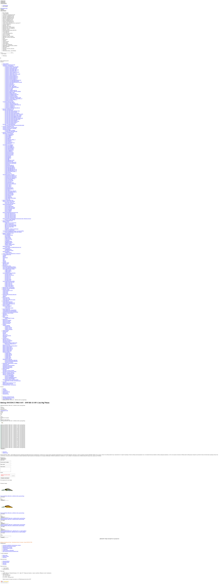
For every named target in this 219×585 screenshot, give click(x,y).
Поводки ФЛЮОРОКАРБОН (11, 377)
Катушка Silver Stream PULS (10, 123)
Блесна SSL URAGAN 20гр (10, 215)
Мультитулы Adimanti (7, 320)
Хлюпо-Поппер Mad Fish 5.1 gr (9, 303)
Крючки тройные (6, 251)
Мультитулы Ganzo (6, 321)
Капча (1, 472)
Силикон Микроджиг (7, 254)
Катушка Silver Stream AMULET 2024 (12, 110)
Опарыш (4, 261)
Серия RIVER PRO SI (9, 188)
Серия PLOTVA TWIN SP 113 (11, 177)
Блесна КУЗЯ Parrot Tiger (10, 208)
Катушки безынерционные (8, 109)
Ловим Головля (6, 330)
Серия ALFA (7, 306)
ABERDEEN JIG (8, 249)
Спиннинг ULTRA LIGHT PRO (11, 67)
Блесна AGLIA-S (8, 205)
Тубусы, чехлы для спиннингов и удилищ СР (11, 253)
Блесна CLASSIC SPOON (10, 219)
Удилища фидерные (6, 129)
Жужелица (5, 314)
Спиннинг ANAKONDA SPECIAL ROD (13, 97)
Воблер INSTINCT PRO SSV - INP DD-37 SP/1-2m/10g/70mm (12, 512)
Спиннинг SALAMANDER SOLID (12, 81)
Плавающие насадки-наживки (9, 365)
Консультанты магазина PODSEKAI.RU (10, 551)
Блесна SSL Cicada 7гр (9, 202)
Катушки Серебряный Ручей (8, 108)
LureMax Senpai (8, 357)
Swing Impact (5, 257)
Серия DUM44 (8, 136)
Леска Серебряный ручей (8, 220)
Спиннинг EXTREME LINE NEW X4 (12, 107)
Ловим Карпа (5, 331)
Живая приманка (6, 368)
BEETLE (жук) (6, 263)
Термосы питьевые (8, 329)
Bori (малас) (5, 264)
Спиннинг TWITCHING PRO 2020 (12, 69)
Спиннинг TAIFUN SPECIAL (11, 72)
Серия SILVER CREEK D (10, 178)
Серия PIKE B (8, 138)
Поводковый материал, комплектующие (10, 379)
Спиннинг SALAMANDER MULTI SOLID (13, 82)
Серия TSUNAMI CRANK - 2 (11, 191)
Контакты (5, 557)
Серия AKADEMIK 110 (9, 147)
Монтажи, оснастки (6, 339)
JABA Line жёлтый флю (9, 229)
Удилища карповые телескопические (10, 127)
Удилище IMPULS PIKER (10, 130)
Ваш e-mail (2, 464)
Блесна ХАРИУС (8, 210)
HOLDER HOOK (8, 241)
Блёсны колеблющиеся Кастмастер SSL (10, 212)
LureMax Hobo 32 (8, 354)
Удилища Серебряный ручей (8, 126)
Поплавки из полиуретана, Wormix (9, 371)
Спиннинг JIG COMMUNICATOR (12, 87)
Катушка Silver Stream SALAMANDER (12, 119)
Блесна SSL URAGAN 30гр (10, 216)
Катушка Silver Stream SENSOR (11, 120)
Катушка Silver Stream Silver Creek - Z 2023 (13, 115)
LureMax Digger (8, 353)
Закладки (4, 563)
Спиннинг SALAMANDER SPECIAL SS (13, 80)
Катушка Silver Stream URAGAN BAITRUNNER (14, 125)
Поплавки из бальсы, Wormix (8, 370)
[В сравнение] (7, 537)
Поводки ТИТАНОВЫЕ (10, 378)
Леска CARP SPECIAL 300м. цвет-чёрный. (13, 231)
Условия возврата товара (7, 548)
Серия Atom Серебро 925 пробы (9, 299)
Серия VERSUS (8, 196)
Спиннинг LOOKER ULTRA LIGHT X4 (13, 104)
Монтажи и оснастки (7, 335)
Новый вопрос (3, 458)
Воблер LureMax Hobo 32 (8, 347)
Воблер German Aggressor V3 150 (9, 382)
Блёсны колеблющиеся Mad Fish (11, 361)
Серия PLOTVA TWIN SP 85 (10, 163)
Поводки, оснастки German (8, 374)
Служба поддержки (4, 553)
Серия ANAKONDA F (9, 134)
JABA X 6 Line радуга (9, 223)
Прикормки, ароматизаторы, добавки (10, 363)
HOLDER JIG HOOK (9, 250)
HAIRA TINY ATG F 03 (9, 282)
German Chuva (5, 291)
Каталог (2, 9)
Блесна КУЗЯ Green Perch (10, 207)
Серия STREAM (8, 140)
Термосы (4, 324)
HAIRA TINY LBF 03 (9, 285)
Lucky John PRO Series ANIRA (9, 268)
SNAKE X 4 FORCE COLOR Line (11, 228)
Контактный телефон (4, 462)
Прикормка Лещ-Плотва (7, 366)
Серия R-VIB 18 (8, 184)
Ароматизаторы (6, 364)
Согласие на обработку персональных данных (12, 545)
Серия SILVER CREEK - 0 (10, 139)
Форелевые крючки (6, 341)
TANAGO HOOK (8, 245)
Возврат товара (6, 556)
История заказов (6, 562)
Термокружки (7, 326)
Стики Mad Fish (6, 300)
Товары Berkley (6, 63)
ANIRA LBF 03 (8, 269)
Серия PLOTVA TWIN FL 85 (10, 162)
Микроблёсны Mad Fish (7, 359)
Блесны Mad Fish (6, 297)
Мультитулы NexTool (7, 322)
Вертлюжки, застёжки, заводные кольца (13, 380)
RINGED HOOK (8, 243)
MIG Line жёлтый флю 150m (10, 225)
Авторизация (5, 5)
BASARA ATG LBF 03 (9, 275)
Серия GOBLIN (8, 137)
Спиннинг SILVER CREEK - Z (11, 79)
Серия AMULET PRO (9, 148)
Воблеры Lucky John (7, 265)
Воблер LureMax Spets (7, 350)
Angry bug (5, 295)
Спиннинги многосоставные (8, 101)
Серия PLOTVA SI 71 (9, 151)
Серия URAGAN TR (9, 195)
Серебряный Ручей (4, 410)
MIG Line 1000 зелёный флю (10, 224)
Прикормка (5, 336)
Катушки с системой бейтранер (9, 124)
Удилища (4, 337)
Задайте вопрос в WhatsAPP (8, 550)
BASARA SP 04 (8, 279)
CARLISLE (7, 240)
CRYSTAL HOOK (8, 239)
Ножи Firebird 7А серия (9, 318)
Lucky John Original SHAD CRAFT (9, 267)
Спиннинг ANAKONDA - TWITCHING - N (13, 98)
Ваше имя (2, 459)
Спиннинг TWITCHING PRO (11, 70)
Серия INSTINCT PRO (9, 182)
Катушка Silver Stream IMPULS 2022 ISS (13, 117)
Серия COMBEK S (8, 135)
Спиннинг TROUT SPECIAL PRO (11, 66)
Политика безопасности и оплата (9, 546)
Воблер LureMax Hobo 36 (8, 348)
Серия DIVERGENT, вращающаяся (9, 310)
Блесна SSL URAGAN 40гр (10, 217)
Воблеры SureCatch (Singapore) (9, 288)
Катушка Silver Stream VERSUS (11, 122)
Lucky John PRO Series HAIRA (9, 281)
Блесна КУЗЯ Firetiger (9, 206)
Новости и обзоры (6, 391)
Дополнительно (3, 559)
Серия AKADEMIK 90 (9, 146)
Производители (6, 393)
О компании (5, 390)
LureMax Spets (8, 358)
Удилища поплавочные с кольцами (9, 128)
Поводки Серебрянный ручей (8, 373)
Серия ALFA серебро (9, 307)
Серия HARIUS (8, 157)
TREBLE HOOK (8, 252)
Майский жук (5, 315)
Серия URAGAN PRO (9, 194)
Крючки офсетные (6, 246)
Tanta (4, 258)
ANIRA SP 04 (7, 271)
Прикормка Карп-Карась (7, 367)
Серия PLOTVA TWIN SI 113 (10, 176)
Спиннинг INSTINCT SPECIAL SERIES (13, 91)
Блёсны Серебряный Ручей (8, 200)
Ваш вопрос (2, 466)
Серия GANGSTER (9, 179)
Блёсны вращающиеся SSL (8, 204)
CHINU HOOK (8, 238)
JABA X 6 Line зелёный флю (10, 222)
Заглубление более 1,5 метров (8, 174)
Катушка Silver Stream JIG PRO (11, 111)
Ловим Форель (5, 338)
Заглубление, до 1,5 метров (8, 144)
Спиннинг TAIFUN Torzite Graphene (12, 71)
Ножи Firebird (5, 317)
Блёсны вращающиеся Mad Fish (11, 360)
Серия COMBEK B (8, 150)
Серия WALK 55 (8, 143)
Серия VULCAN (8, 173)
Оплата (4, 388)
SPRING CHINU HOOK (9, 244)
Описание (5, 451)
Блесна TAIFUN (8, 211)
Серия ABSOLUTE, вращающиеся (9, 309)
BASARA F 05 (8, 277)
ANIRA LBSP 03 (8, 270)
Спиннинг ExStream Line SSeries (11, 96)
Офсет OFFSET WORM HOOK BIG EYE (13, 247)
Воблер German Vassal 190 (8, 383)
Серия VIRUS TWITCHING (10, 198)
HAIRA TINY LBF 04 (9, 286)
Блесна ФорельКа (8, 209)
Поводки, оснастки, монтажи (8, 372)
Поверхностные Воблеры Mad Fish (9, 294)
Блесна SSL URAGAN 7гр (10, 213)
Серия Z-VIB (7, 199)
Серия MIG (7, 159)
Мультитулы (5, 319)
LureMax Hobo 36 (8, 355)
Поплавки (5, 369)
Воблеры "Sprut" (6, 262)
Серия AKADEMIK (9, 145)
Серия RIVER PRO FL (9, 165)
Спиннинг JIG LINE (9, 88)
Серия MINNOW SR (9, 161)
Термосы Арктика (6, 325)
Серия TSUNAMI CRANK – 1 (11, 171)
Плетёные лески (6, 221)
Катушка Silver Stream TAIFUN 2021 (12, 121)
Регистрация (5, 6)
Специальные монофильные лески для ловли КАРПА (13, 230)
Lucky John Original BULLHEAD (9, 266)
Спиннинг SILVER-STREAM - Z (11, 76)
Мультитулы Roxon (6, 323)
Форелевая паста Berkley (7, 340)
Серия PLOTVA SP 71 (9, 155)
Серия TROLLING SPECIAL (10, 190)
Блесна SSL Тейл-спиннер (10, 203)
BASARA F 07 (8, 278)
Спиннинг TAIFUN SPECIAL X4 (11, 103)
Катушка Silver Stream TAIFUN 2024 (12, 112)
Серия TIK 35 (7, 189)
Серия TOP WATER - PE (9, 142)
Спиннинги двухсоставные (8, 65)
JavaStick (4, 255)
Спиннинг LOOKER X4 (10, 106)
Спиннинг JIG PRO (9, 89)
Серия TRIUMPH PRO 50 (10, 168)
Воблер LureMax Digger (7, 346)
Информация (3, 543)
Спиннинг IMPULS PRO (10, 92)
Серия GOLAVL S (8, 181)
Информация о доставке (7, 547)
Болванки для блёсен (9, 362)
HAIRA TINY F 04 (8, 284)
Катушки (4, 332)
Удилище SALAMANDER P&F (11, 131)
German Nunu (5, 292)
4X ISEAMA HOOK (9, 235)
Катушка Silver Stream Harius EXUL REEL (13, 116)
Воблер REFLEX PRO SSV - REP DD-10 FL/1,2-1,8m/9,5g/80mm (12, 531)
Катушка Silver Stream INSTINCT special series (14, 118)
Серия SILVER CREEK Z (10, 167)
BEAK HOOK (8, 237)
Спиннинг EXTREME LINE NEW (11, 94)
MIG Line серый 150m (9, 226)
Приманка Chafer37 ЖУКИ (8, 313)
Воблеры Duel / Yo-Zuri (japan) (8, 287)
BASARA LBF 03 (8, 274)
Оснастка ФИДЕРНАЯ (9, 375)
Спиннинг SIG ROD (9, 100)
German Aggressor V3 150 (7, 290)
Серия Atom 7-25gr (6, 298)
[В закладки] (6, 500)
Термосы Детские (8, 327)
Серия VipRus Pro (8, 197)
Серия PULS (7, 164)
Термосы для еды (8, 328)
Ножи (4, 316)
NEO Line (7, 227)
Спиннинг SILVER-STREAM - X (11, 77)
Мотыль (4, 260)
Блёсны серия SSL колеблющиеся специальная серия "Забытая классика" (17, 218)
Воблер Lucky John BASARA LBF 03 (10, 345)
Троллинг (5, 381)
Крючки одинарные (6, 234)
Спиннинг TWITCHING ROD (11, 68)
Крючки (4, 333)
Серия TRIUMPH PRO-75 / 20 (11, 170)
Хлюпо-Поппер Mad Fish (7, 301)
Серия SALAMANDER (9, 166)
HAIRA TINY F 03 (8, 283)
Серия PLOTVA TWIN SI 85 (10, 183)
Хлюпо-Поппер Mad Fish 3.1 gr (9, 302)
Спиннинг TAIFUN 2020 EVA (11, 75)
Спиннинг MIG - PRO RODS (10, 86)
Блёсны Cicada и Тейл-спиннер (9, 201)
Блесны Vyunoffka (6, 304)
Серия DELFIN (8, 156)
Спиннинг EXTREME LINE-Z (11, 95)
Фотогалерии (5, 392)
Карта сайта (5, 555)
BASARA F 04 (8, 276)
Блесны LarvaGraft (6, 344)
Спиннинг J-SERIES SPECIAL (11, 90)
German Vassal (5, 293)
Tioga (4, 259)
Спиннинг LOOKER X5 (10, 105)
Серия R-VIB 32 (8, 186)
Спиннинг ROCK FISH (9, 85)
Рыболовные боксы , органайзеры (9, 384)
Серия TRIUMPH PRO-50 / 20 (11, 169)
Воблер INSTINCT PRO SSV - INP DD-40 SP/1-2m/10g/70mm (12, 525)
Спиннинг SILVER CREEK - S (11, 99)
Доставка (4, 389)
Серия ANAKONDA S (9, 149)
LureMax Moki (8, 356)
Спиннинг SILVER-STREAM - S (11, 78)
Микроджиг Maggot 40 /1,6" (10, 343)
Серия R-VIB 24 (8, 185)
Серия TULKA (8, 172)
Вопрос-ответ (5, 452)
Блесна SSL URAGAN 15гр (10, 214)
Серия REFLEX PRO (9, 187)
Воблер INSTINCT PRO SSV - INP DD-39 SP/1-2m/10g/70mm (12, 519)
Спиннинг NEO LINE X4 (10, 102)
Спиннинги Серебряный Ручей (9, 64)
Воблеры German (6, 289)
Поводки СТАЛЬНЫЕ (9, 376)
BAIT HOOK (7, 236)
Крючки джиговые (6, 248)
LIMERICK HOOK (8, 242)
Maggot (4, 256)
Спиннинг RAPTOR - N (9, 84)
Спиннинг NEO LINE (9, 83)
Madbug (4, 296)
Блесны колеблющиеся (7, 305)
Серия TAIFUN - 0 (8, 141)
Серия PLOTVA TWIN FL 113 (11, 175)
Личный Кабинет (6, 561)
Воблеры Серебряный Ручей (8, 132)
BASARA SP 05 (8, 280)
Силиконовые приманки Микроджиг (10, 342)
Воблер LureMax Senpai (7, 349)
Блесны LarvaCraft (6, 308)
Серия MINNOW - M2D (9, 160)
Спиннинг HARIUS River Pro (11, 93)
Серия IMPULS (8, 158)
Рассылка (4, 564)
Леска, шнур (5, 334)
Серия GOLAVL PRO (9, 180)
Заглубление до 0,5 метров (8, 133)
